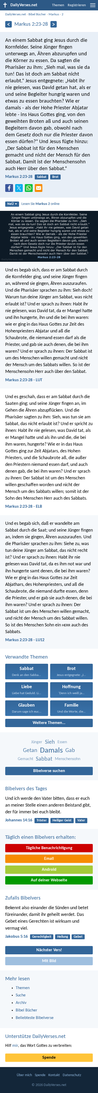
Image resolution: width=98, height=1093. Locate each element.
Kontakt (54, 1075)
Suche (21, 995)
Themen (58, 5)
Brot (55, 177)
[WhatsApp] (30, 188)
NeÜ (10, 204)
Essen (62, 742)
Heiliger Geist (62, 820)
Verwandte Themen (26, 657)
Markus (54, 14)
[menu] (93, 7)
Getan (30, 751)
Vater (81, 820)
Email (49, 859)
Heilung (62, 936)
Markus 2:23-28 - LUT (23, 380)
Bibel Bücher (37, 14)
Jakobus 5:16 (16, 937)
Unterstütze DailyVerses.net (35, 1036)
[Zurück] (8, 24)
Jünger (36, 742)
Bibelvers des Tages (26, 789)
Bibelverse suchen (49, 771)
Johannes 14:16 (18, 820)
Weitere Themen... (49, 723)
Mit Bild (49, 961)
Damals (51, 750)
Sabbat (42, 177)
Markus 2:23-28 (18, 177)
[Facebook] (10, 189)
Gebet (78, 936)
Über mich (24, 1075)
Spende (49, 1058)
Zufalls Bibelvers (23, 898)
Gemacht (25, 759)
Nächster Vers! (49, 950)
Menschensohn (67, 759)
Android (49, 870)
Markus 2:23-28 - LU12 (24, 640)
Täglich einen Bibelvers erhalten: (40, 837)
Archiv (21, 1003)
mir (15, 1046)
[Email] (40, 189)
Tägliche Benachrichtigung (49, 848)
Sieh (50, 742)
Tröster (42, 820)
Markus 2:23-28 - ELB (23, 507)
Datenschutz (72, 1075)
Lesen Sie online (40, 204)
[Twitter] (20, 189)
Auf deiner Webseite (49, 880)
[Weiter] (53, 24)
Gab (70, 751)
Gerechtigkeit (41, 936)
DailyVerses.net (15, 14)
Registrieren (77, 5)
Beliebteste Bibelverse (35, 1018)
